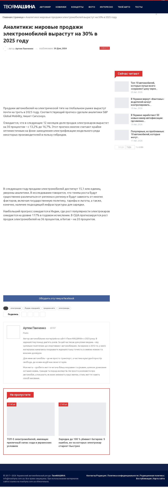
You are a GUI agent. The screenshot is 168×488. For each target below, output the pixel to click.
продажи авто (49, 308)
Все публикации (144, 478)
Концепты (77, 7)
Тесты (139, 7)
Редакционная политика (152, 476)
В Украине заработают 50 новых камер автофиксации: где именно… (147, 118)
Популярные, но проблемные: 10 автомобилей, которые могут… (147, 134)
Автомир (45, 7)
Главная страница (12, 17)
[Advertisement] (56, 82)
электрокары (64, 308)
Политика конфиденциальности (123, 476)
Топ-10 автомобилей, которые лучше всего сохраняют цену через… (144, 86)
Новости (105, 48)
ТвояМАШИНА (58, 476)
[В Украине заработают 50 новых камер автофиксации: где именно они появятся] (122, 119)
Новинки (61, 7)
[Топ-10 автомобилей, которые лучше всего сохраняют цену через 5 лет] (122, 86)
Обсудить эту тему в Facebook (56, 298)
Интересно (106, 7)
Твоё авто (124, 7)
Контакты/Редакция (96, 476)
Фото (91, 7)
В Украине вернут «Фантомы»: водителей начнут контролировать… (147, 102)
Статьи (11, 404)
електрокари (15, 308)
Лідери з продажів (32, 308)
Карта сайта (159, 478)
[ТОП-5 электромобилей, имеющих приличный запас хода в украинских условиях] (31, 419)
